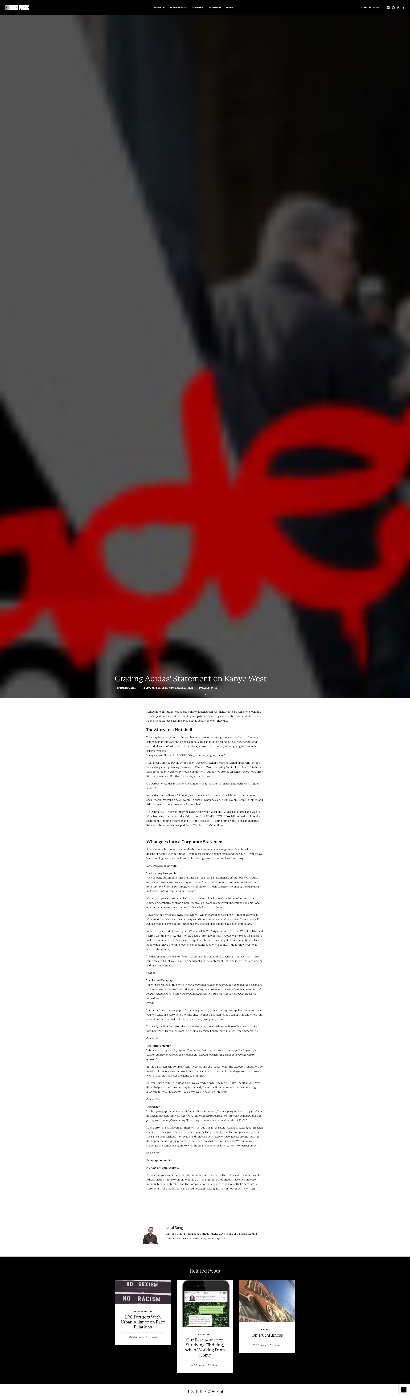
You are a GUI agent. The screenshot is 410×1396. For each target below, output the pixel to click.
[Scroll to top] (403, 1389)
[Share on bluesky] (213, 1391)
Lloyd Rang (209, 687)
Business (162, 687)
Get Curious (371, 7)
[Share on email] (222, 1391)
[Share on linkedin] (205, 1391)
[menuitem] (159, 7)
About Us (159, 7)
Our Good (215, 7)
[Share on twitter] (192, 1391)
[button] (389, 7)
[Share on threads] (197, 1391)
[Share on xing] (217, 1391)
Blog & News (185, 687)
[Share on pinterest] (201, 1391)
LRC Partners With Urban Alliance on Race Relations (143, 1322)
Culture (149, 687)
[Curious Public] (17, 7)
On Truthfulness (267, 1335)
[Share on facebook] (188, 1391)
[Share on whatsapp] (209, 1391)
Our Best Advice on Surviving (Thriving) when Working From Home (205, 1347)
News (229, 7)
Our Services (178, 7)
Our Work (198, 7)
